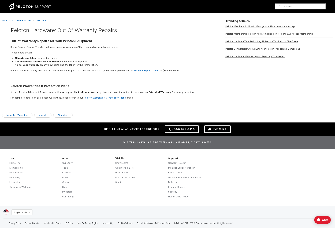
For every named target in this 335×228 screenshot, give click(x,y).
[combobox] (304, 6)
